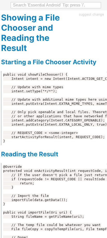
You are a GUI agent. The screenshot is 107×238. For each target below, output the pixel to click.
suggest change (91, 14)
